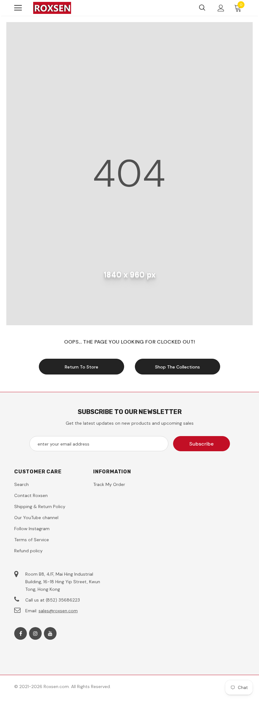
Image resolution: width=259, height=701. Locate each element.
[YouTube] (50, 633)
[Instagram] (35, 633)
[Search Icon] (202, 8)
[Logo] (52, 8)
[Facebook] (20, 633)
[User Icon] (221, 8)
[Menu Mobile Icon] (18, 8)
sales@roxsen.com (58, 611)
